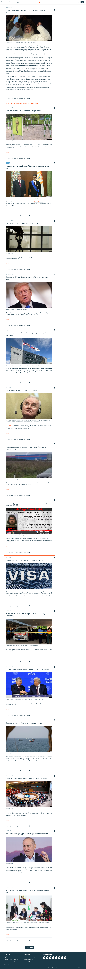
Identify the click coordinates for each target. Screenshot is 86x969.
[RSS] (62, 957)
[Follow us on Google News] (44, 957)
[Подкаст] (65, 957)
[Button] (12, 98)
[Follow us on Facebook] (47, 957)
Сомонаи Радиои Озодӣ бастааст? (11, 959)
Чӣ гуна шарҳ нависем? (9, 961)
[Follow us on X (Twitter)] (56, 957)
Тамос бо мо (6, 964)
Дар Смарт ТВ (27, 961)
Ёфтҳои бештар (29, 947)
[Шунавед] (79, 2)
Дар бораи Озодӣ (8, 957)
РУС (71, 2)
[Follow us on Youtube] (50, 957)
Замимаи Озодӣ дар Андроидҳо (31, 957)
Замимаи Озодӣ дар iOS (29, 959)
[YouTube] (75, 2)
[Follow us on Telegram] (59, 957)
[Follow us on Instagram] (53, 957)
